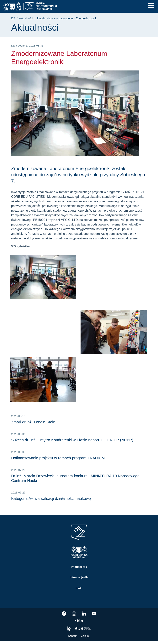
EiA (13, 18)
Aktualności (26, 18)
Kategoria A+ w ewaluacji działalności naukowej (51, 498)
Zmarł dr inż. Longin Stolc (33, 422)
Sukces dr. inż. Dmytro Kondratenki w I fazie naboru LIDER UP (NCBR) (72, 440)
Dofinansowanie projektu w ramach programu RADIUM (58, 458)
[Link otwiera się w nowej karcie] (64, 613)
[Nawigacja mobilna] (151, 5)
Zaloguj (85, 635)
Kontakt (72, 635)
